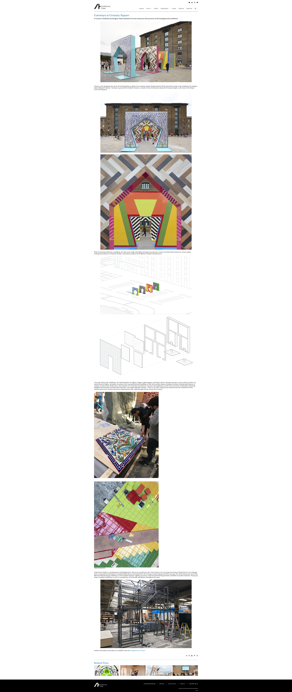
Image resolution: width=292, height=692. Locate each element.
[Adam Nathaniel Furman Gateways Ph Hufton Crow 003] (146, 22)
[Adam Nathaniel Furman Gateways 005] (146, 315)
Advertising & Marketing (149, 683)
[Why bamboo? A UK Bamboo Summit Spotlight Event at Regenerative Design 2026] (159, 666)
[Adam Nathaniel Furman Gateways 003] (126, 392)
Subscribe (161, 683)
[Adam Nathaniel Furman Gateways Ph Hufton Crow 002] (146, 92)
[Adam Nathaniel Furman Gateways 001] (146, 580)
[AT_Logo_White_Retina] (100, 683)
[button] (195, 8)
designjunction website (137, 650)
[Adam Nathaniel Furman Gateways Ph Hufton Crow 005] (146, 155)
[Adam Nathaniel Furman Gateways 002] (126, 481)
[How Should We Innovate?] (185, 666)
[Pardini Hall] (133, 666)
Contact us (182, 683)
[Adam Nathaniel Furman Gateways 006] (146, 257)
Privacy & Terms (172, 683)
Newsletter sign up (193, 683)
